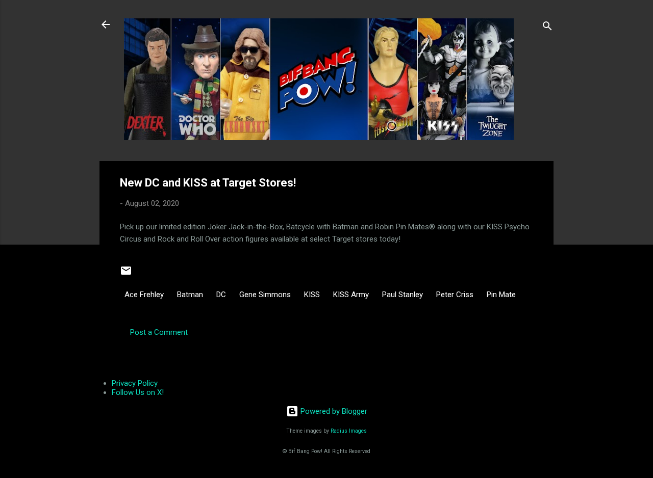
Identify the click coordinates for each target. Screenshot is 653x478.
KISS (312, 294)
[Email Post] (126, 274)
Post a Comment (159, 332)
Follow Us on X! (138, 392)
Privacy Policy (135, 383)
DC (221, 294)
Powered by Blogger (332, 411)
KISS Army (351, 294)
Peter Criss (454, 294)
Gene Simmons (265, 294)
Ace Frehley (144, 294)
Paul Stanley (402, 294)
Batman (190, 294)
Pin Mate (501, 294)
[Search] (547, 27)
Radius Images (349, 431)
